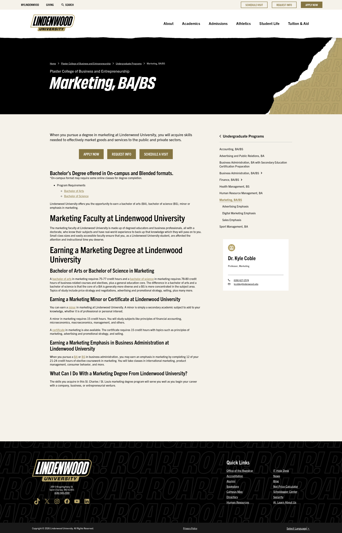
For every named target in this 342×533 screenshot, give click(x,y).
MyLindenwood (30, 4)
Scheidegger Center (285, 491)
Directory (232, 497)
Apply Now (311, 5)
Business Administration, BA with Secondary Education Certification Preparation (253, 164)
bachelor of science (142, 278)
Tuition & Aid (298, 23)
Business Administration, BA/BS (239, 173)
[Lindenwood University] (52, 23)
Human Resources (238, 502)
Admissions (218, 23)
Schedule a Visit (156, 154)
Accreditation (235, 476)
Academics (191, 23)
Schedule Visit (254, 5)
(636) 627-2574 (241, 280)
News (276, 476)
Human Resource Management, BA (241, 193)
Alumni (231, 481)
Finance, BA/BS (229, 179)
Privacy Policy (190, 528)
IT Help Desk (281, 470)
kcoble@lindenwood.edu (246, 283)
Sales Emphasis (231, 220)
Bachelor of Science (76, 196)
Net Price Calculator (285, 486)
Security (278, 497)
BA (76, 356)
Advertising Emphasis (235, 206)
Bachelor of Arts (74, 191)
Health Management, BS (234, 186)
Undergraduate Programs (129, 63)
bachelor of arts (61, 278)
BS (83, 356)
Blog (276, 481)
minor (72, 307)
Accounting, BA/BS (231, 149)
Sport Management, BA (233, 226)
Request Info (284, 5)
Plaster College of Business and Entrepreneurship (86, 63)
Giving (50, 4)
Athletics (243, 23)
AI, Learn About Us (284, 502)
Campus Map (235, 491)
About (168, 23)
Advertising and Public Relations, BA (241, 155)
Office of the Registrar (240, 470)
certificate (58, 330)
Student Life (269, 23)
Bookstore (233, 486)
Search (69, 4)
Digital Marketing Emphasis (239, 213)
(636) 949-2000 (61, 492)
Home (53, 63)
